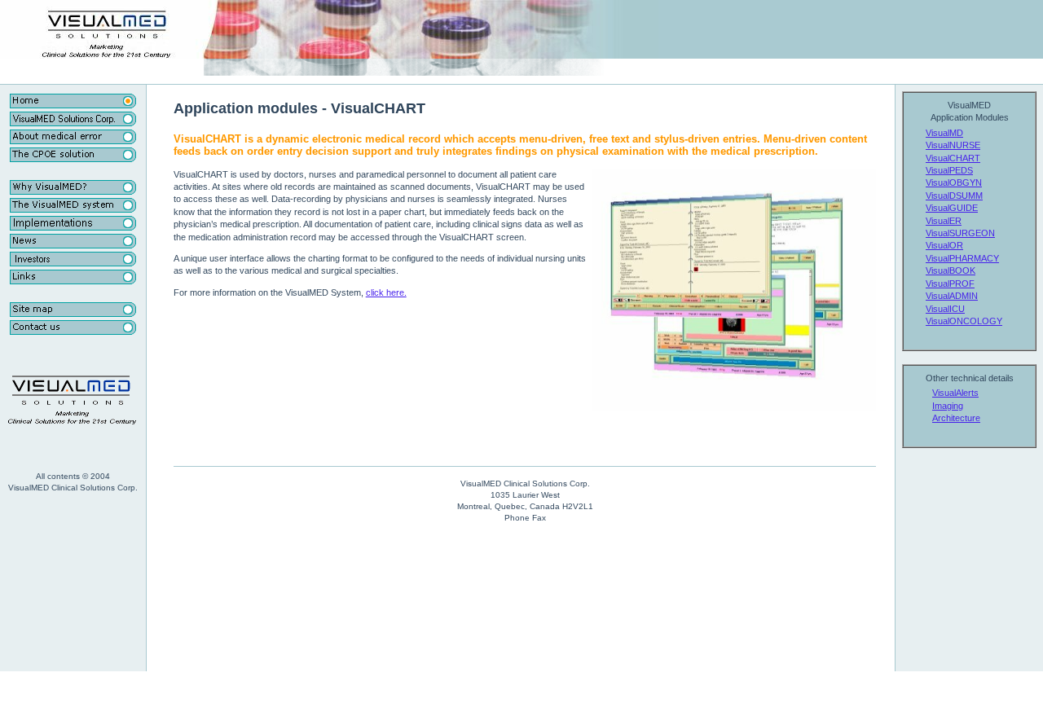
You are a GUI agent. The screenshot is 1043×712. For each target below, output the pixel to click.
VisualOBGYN (954, 182)
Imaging (947, 406)
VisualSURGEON (960, 233)
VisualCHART (953, 158)
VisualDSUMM (954, 195)
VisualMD (944, 133)
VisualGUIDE (952, 208)
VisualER (944, 221)
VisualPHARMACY (962, 258)
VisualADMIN (952, 296)
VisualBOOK (950, 270)
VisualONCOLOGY (964, 321)
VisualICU (945, 309)
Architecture (956, 418)
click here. (386, 292)
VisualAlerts (955, 393)
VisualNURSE (953, 145)
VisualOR (944, 245)
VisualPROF (950, 283)
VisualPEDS (949, 170)
